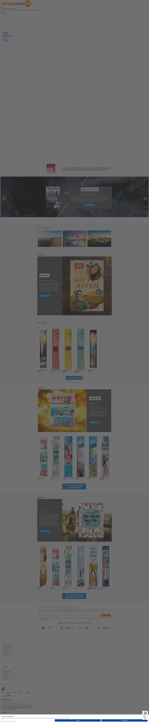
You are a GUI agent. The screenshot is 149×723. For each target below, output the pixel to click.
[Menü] (147, 711)
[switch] (145, 718)
